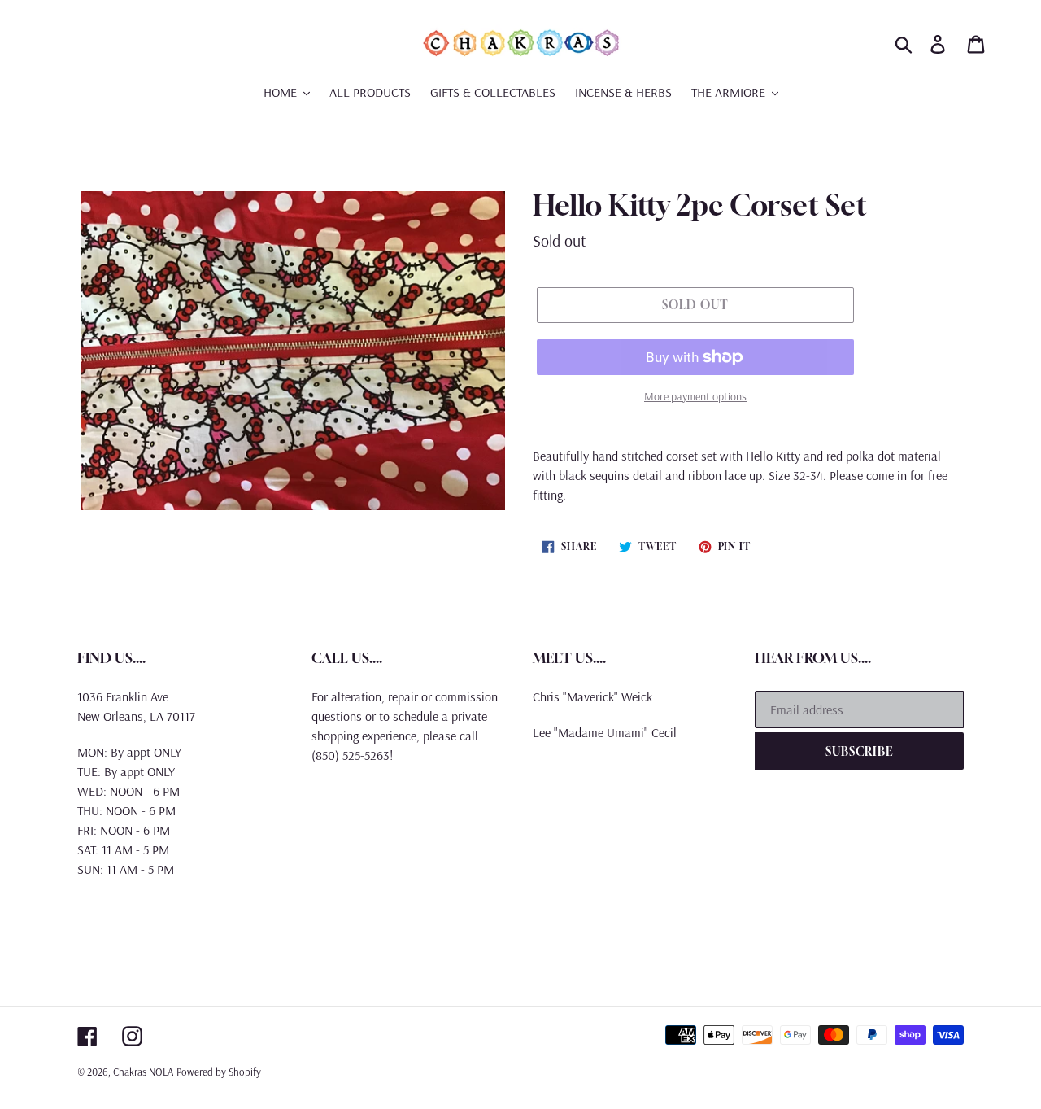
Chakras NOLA (143, 1071)
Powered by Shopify (218, 1071)
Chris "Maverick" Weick (592, 696)
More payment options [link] (695, 396)
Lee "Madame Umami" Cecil (605, 732)
